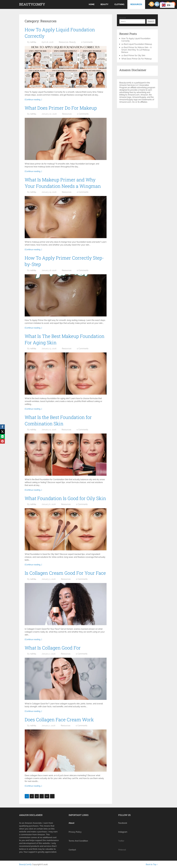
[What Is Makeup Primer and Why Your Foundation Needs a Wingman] (66, 217)
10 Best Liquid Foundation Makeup (136, 44)
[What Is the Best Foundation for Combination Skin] (66, 455)
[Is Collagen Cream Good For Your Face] (66, 604)
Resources (136, 4)
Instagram (122, 832)
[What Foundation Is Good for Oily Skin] (66, 529)
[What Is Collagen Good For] (66, 679)
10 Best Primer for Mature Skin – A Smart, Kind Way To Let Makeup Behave (136, 49)
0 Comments (87, 42)
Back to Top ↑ (152, 864)
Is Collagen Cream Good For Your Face (65, 573)
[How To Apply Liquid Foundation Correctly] (66, 67)
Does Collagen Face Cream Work (59, 719)
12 (47, 796)
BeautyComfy (32, 4)
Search (122, 18)
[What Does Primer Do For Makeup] (66, 139)
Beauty (104, 4)
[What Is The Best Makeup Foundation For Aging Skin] (66, 373)
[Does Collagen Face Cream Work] (66, 750)
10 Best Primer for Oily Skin (133, 55)
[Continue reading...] (33, 99)
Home (92, 4)
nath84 (33, 42)
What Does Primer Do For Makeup (61, 108)
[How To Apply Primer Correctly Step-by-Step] (66, 295)
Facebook (122, 823)
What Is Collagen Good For (53, 648)
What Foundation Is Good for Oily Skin (65, 498)
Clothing (119, 4)
